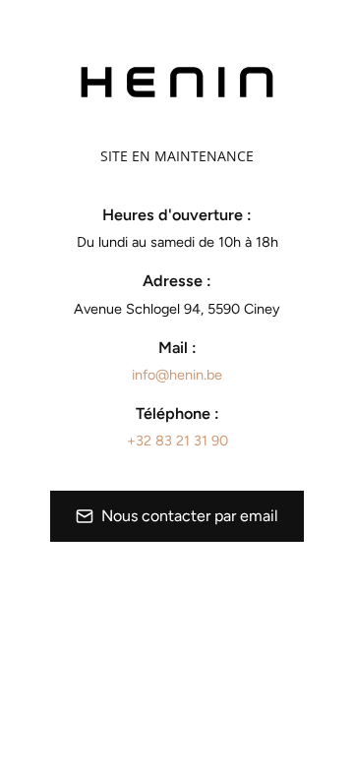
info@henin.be (177, 375)
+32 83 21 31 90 (177, 440)
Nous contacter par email (189, 515)
